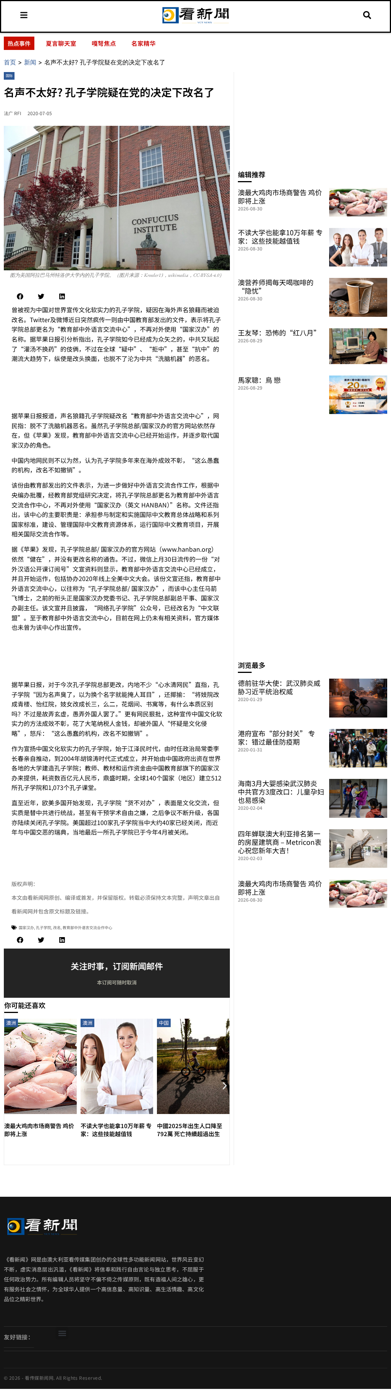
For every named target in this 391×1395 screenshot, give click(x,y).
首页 (10, 62)
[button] (20, 296)
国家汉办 (26, 927)
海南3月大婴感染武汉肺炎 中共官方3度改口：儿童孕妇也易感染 (281, 791)
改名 (57, 927)
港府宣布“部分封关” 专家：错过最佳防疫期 (276, 737)
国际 (9, 75)
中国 (164, 1022)
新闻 (30, 62)
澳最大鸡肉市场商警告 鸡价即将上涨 (280, 196)
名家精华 (143, 43)
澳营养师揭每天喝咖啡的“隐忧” (275, 286)
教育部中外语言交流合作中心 (87, 927)
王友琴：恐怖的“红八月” (279, 332)
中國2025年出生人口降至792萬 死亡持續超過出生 (189, 1130)
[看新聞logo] (195, 23)
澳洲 (11, 1022)
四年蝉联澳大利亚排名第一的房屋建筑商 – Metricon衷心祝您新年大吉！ (280, 841)
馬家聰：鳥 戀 (259, 380)
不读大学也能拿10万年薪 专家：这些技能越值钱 (116, 1130)
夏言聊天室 (61, 43)
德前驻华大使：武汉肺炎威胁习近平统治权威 (279, 687)
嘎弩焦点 (104, 43)
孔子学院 (43, 927)
